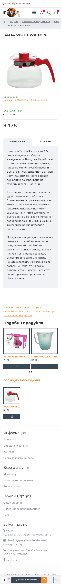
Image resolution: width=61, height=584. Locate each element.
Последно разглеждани (21, 380)
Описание (17, 141)
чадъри (51, 311)
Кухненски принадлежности (36, 21)
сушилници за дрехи (16, 311)
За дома (14, 21)
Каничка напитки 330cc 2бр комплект (16, 356)
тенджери (38, 311)
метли (28, 315)
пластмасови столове (16, 307)
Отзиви (45, 141)
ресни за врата (13, 315)
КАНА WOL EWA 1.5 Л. (11, 406)
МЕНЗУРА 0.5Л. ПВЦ (44, 356)
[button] (29, 371)
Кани (56, 21)
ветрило (37, 307)
